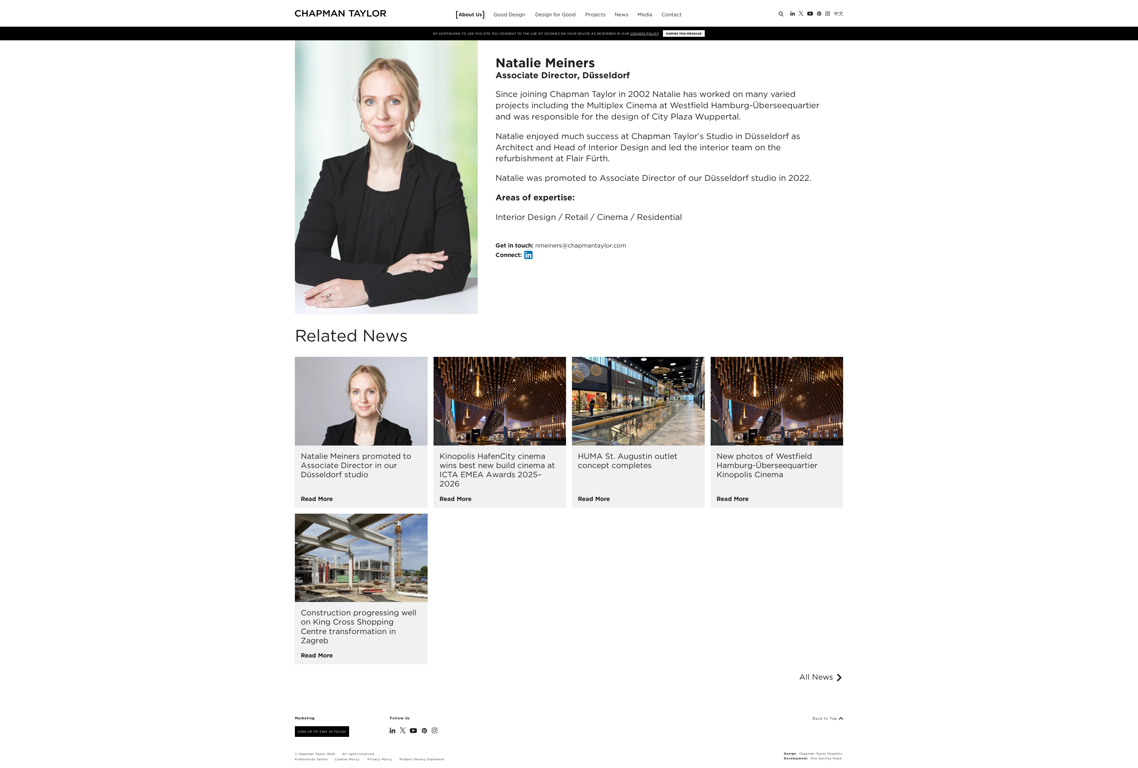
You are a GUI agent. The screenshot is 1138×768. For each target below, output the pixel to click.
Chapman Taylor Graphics (821, 753)
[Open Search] (781, 15)
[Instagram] (827, 14)
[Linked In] (792, 14)
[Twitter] (801, 14)
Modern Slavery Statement (421, 759)
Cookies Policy (644, 33)
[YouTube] (810, 14)
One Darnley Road (826, 758)
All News (817, 676)
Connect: (509, 254)
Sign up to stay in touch (322, 731)
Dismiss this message (684, 33)
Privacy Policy (379, 759)
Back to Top (826, 718)
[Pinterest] (819, 14)
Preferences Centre (311, 759)
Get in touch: (561, 245)
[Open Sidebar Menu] (845, 14)
